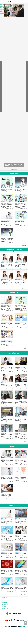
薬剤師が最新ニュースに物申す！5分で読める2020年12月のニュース (6, 521)
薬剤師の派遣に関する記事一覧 (6, 305)
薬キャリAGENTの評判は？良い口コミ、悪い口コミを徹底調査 (7, 265)
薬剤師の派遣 (3, 7)
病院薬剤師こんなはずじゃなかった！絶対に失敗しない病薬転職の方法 (20, 189)
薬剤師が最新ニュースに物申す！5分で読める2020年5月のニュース (21, 572)
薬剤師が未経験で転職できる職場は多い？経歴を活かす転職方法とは (6, 206)
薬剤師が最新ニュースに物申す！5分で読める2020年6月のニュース (7, 572)
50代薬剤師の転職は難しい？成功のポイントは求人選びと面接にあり (6, 223)
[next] (27, 86)
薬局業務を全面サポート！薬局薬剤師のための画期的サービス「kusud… (6, 402)
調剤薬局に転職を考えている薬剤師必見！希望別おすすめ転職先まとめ (20, 206)
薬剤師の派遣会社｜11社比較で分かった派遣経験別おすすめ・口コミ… (20, 325)
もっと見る (23, 245)
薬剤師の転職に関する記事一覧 (6, 186)
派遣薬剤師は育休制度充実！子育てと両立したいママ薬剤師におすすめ (6, 308)
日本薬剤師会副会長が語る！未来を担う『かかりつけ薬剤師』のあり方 (20, 369)
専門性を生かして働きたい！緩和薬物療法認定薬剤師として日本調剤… (6, 419)
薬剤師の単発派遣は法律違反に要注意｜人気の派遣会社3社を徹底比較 (20, 308)
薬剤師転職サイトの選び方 (6, 6)
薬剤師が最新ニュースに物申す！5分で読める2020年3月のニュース (7, 589)
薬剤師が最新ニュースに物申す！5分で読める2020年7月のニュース (21, 555)
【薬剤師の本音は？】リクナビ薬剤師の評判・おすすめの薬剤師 (6, 282)
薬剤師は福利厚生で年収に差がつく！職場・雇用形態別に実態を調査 (6, 343)
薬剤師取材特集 (3, 9)
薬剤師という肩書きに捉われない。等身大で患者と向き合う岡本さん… (20, 436)
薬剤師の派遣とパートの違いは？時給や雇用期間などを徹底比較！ (6, 325)
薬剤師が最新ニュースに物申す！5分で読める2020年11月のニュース (20, 521)
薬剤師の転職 (3, 4)
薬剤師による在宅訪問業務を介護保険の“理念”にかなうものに (20, 479)
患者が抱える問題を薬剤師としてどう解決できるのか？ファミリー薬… (6, 436)
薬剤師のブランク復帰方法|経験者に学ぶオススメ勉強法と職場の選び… (7, 189)
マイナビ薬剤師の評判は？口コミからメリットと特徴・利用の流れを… (20, 265)
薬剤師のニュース (4, 13)
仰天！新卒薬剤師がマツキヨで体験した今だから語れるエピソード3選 (20, 462)
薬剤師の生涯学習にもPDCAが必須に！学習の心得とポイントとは (7, 462)
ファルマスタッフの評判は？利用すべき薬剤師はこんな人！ (20, 282)
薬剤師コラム (3, 11)
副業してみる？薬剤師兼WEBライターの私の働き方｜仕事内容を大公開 (7, 495)
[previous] (1, 86)
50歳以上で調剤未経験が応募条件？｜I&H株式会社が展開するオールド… (21, 402)
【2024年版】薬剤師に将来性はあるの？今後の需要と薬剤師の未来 (21, 223)
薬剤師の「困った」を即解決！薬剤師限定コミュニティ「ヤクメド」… (20, 385)
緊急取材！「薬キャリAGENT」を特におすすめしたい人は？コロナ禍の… (7, 385)
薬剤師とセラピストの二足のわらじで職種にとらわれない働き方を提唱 (6, 369)
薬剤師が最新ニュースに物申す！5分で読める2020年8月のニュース (7, 555)
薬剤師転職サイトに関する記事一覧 (6, 262)
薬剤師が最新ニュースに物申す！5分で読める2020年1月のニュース (21, 589)
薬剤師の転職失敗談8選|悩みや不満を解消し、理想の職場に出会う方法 (7, 240)
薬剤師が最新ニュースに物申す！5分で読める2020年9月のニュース (21, 538)
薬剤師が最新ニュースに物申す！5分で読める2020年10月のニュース (6, 538)
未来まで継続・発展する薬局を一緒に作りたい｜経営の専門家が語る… (20, 419)
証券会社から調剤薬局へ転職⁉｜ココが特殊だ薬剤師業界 (7, 479)
